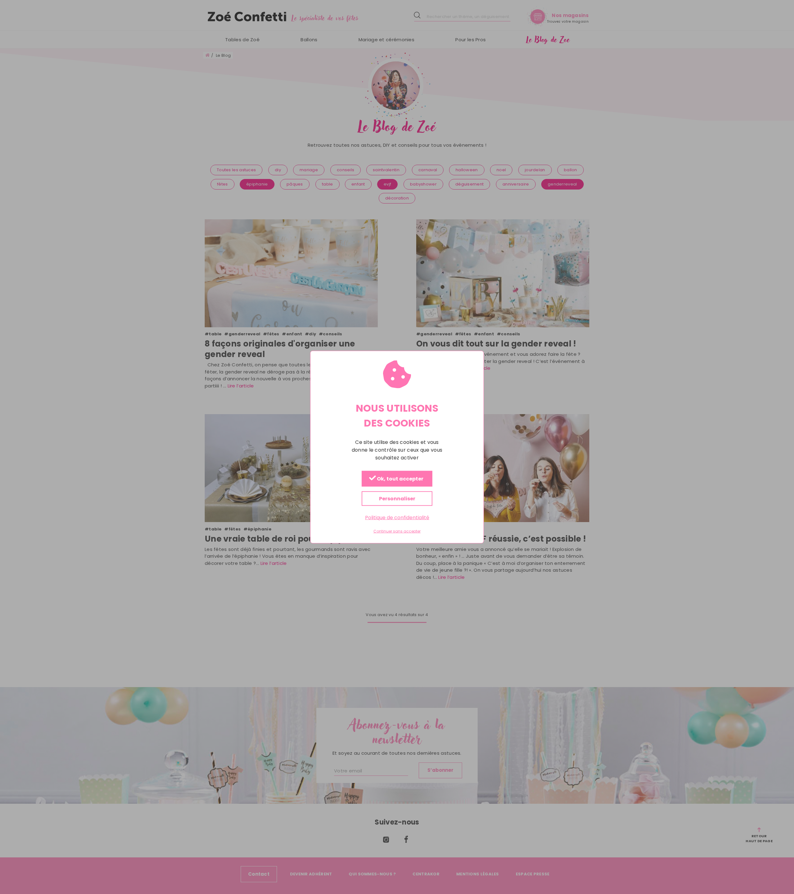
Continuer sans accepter (397, 531)
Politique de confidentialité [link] (397, 517)
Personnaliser (397, 498)
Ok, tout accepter (399, 478)
